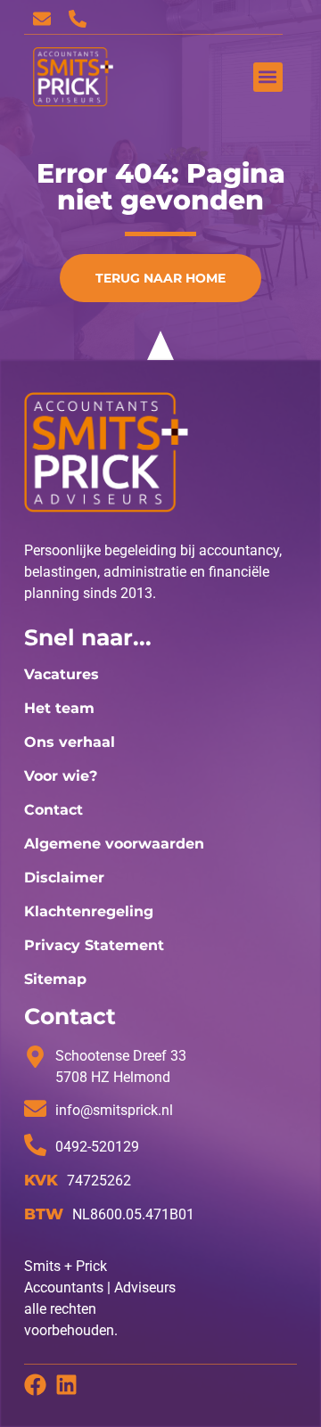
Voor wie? (60, 775)
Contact (53, 809)
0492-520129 (97, 1146)
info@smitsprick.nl (114, 1110)
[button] (268, 77)
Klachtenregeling (88, 911)
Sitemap (55, 979)
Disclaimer (64, 877)
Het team (59, 708)
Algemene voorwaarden (114, 843)
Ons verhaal (69, 742)
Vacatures (61, 674)
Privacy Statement (94, 945)
